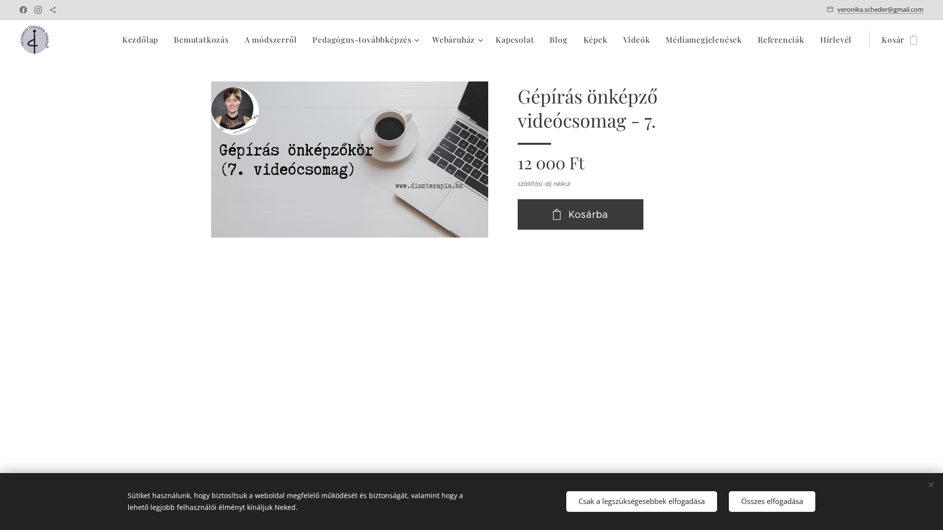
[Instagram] (38, 9)
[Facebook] (23, 9)
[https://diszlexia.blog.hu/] (53, 9)
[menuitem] (143, 39)
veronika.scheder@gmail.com (880, 9)
